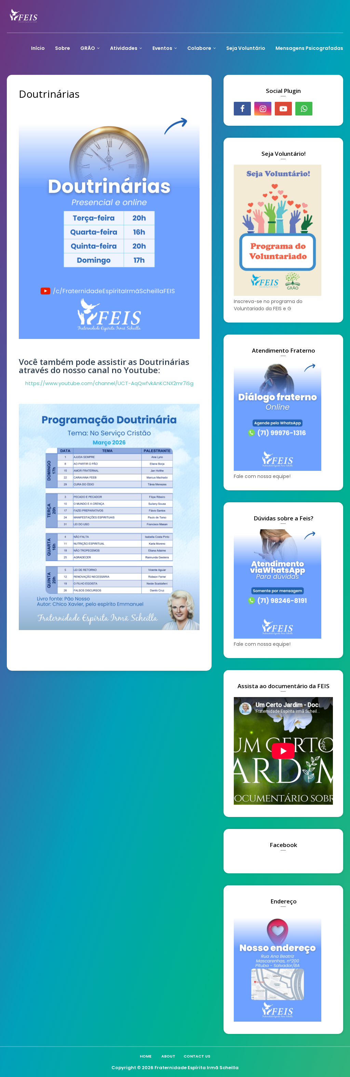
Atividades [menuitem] (123, 48)
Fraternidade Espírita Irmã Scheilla (196, 1067)
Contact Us (197, 1056)
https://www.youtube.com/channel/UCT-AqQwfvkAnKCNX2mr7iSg (109, 383)
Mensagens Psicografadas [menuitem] (309, 48)
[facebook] (242, 108)
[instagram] (262, 108)
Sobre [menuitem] (62, 48)
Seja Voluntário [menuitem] (245, 48)
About (168, 1056)
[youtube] (283, 108)
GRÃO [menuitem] (87, 48)
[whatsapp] (303, 108)
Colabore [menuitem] (199, 48)
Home (145, 1056)
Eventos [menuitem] (162, 48)
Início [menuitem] (38, 48)
